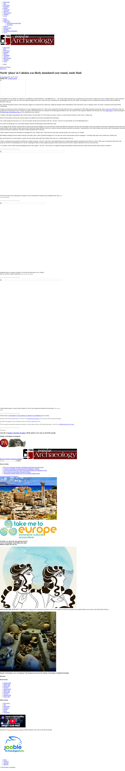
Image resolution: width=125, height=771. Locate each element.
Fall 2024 (6, 693)
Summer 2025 (7, 689)
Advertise (6, 14)
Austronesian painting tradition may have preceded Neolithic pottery (21, 473)
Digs (4, 3)
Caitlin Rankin (109, 110)
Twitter (10, 78)
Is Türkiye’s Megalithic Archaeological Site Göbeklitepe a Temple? (21, 469)
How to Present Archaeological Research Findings (16, 472)
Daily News (6, 5)
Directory (6, 764)
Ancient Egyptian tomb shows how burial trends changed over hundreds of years (25, 470)
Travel (5, 711)
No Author (5, 77)
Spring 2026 (6, 684)
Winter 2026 (6, 686)
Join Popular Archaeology (10, 31)
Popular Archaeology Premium (16, 433)
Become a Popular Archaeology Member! (11, 459)
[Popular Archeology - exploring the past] (27, 44)
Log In (5, 16)
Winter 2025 (6, 692)
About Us (6, 11)
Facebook (14, 78)
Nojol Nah (9, 25)
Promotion (6, 6)
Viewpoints (6, 9)
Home (5, 18)
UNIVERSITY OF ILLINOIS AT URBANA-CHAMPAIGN (25, 415)
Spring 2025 (6, 690)
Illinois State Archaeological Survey (11, 112)
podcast (31, 609)
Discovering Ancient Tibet (14, 23)
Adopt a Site (6, 21)
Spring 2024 (6, 696)
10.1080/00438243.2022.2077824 (66, 424)
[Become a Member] (50, 459)
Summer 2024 (7, 695)
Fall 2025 (6, 687)
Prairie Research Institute (33, 418)
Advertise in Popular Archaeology (9, 476)
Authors (5, 26)
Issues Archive (7, 12)
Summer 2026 (7, 683)
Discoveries (6, 2)
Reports (5, 8)
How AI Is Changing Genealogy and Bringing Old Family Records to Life (23, 467)
